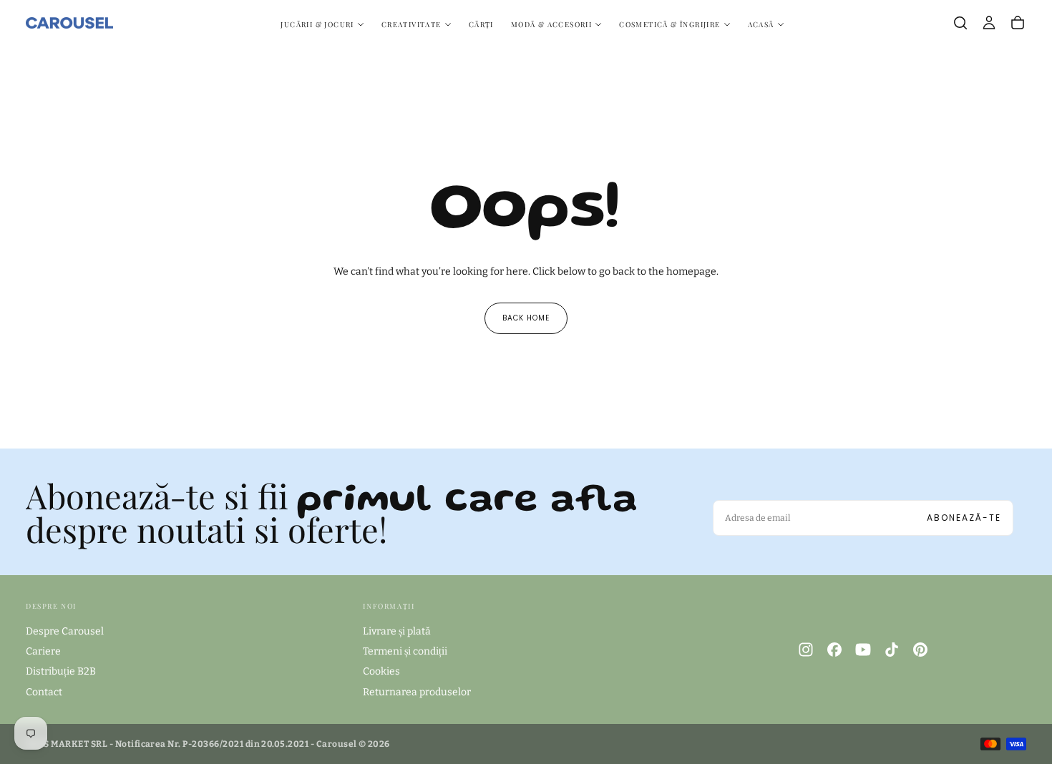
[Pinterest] (920, 649)
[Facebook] (834, 649)
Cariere (43, 651)
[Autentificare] (989, 22)
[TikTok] (891, 649)
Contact (44, 692)
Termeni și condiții (405, 651)
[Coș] (1017, 22)
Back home (526, 318)
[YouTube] (863, 649)
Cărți (481, 24)
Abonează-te (964, 517)
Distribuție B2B (61, 671)
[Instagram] (805, 649)
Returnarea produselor (417, 692)
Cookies (381, 671)
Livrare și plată (397, 631)
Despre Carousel (65, 631)
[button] (960, 22)
